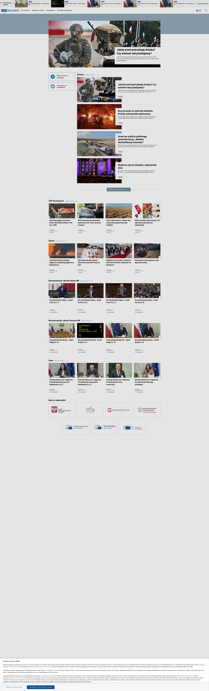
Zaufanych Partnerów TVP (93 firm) (40, 666)
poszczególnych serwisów (52, 670)
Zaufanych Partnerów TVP (18, 678)
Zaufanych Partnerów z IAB (188, 676)
